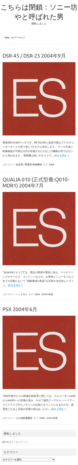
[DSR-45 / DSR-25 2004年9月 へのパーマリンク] (39, 134)
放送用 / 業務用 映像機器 (29, 164)
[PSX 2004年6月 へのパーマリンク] (39, 388)
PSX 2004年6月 (20, 309)
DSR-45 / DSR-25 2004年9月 (34, 56)
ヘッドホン (22, 294)
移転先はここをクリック (15, 442)
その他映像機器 (24, 418)
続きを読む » (61, 155)
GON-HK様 (47, 294)
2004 (51, 164)
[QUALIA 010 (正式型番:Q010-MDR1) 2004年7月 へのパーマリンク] (39, 264)
